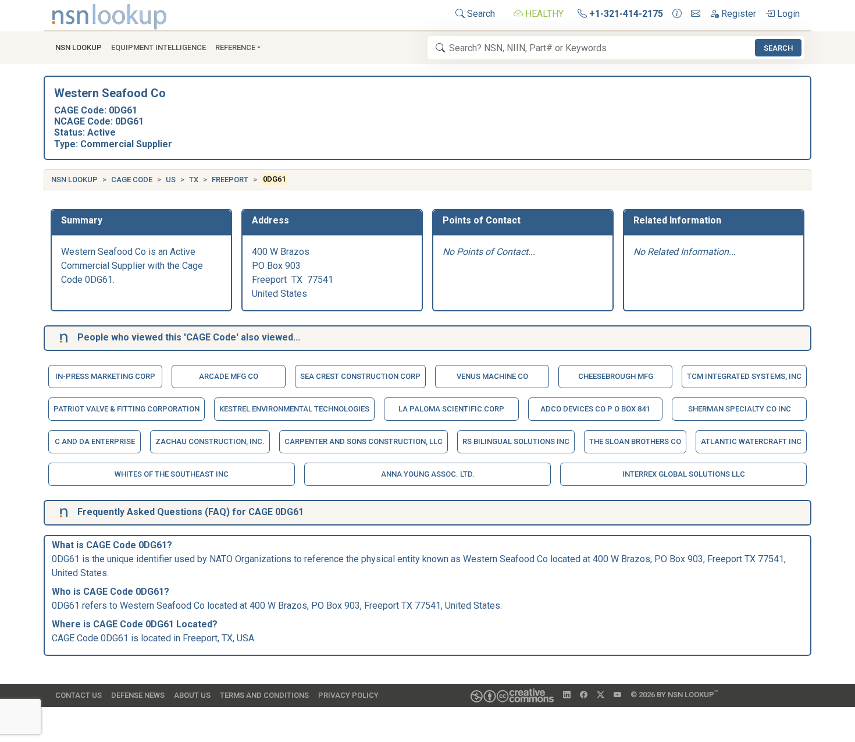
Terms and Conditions (264, 695)
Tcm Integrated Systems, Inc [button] (744, 376)
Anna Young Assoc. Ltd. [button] (428, 474)
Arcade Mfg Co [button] (228, 376)
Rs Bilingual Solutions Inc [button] (515, 441)
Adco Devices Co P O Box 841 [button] (595, 408)
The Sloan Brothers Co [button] (635, 441)
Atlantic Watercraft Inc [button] (751, 441)
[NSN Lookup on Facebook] (583, 695)
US (171, 179)
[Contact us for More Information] (677, 14)
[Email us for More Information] (695, 14)
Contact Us (78, 695)
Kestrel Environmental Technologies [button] (294, 408)
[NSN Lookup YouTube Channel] (617, 695)
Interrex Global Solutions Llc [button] (683, 474)
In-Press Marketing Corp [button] (105, 376)
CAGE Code (131, 179)
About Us (192, 695)
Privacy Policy (348, 695)
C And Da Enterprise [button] (95, 441)
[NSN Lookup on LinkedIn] (566, 695)
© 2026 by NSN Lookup (674, 694)
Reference (235, 47)
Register (737, 13)
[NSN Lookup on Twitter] (600, 695)
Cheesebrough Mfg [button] (615, 376)
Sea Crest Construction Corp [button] (360, 376)
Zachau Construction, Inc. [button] (210, 441)
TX (193, 179)
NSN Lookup (74, 179)
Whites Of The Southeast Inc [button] (172, 474)
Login (787, 13)
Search (480, 13)
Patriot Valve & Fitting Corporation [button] (127, 408)
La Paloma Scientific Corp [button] (451, 408)
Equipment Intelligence (158, 47)
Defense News (138, 695)
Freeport (230, 179)
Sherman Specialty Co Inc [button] (739, 408)
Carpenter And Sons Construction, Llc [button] (363, 441)
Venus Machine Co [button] (492, 376)
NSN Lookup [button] (78, 47)
